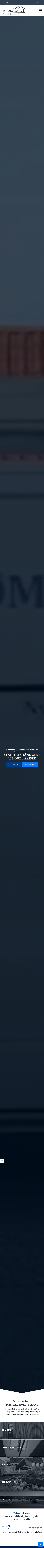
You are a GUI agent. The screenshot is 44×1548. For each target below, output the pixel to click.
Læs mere (5, 1542)
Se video (14, 765)
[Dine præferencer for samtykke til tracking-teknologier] (2, 1161)
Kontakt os (30, 765)
